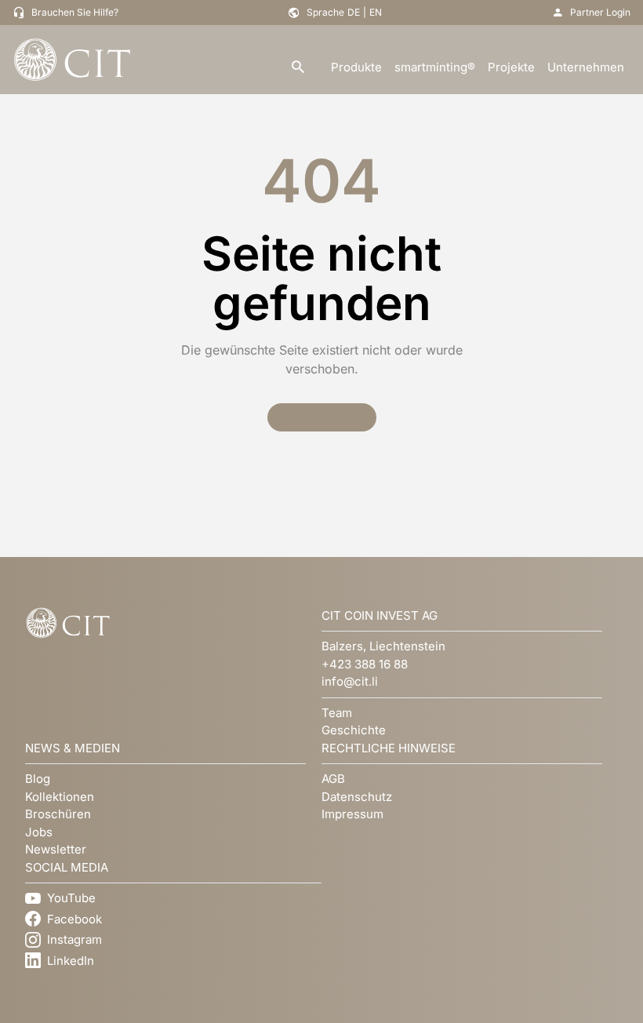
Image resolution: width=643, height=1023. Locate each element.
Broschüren (58, 813)
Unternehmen (585, 67)
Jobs (39, 832)
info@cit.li (350, 681)
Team (337, 712)
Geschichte (354, 730)
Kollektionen (59, 796)
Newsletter (55, 849)
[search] (298, 68)
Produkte (356, 67)
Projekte (511, 67)
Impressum (352, 813)
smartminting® (434, 67)
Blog (37, 778)
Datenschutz (357, 796)
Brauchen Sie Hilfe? (74, 12)
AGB (333, 778)
